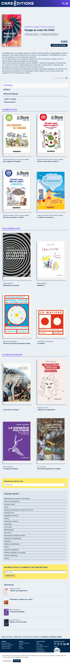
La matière (41, 343)
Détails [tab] (7, 90)
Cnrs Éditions (6, 637)
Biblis (37, 643)
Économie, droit (9, 513)
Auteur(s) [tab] (8, 85)
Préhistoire (7, 541)
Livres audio (8, 527)
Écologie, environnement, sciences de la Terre (18, 510)
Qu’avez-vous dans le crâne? (13, 217)
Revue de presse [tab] (11, 94)
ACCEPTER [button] (17, 661)
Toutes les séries (6, 648)
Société (6, 558)
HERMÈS (21, 648)
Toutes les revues (6, 646)
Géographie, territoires (11, 515)
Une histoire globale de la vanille (49, 469)
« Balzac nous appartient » (46, 409)
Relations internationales (12, 544)
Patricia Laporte (48, 26)
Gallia (20, 646)
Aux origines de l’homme (12, 161)
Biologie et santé (9, 504)
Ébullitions (40, 285)
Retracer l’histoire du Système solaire (16, 343)
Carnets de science (24, 643)
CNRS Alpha (39, 644)
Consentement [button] (7, 661)
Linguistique (8, 524)
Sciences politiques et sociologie (14, 552)
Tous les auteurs (5, 643)
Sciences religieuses (11, 555)
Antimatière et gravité (11, 285)
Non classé (7, 533)
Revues (6, 547)
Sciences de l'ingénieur (11, 550)
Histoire (6, 518)
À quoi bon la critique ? (11, 409)
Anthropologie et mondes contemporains (17, 498)
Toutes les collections (7, 644)
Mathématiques (9, 530)
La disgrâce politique (10, 469)
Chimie (6, 507)
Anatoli (21, 644)
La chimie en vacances (45, 217)
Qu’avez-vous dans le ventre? (48, 161)
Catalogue (17, 637)
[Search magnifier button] (64, 484)
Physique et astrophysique (49, 34)
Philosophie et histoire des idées (14, 535)
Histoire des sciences (32, 34)
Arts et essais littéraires (12, 501)
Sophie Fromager (32, 26)
